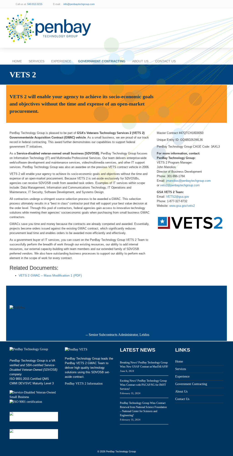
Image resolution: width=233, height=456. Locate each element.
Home (17, 61)
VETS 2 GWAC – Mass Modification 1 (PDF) (50, 275)
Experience (61, 61)
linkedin (209, 4)
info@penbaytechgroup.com (79, 4)
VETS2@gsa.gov (177, 196)
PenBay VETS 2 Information (84, 383)
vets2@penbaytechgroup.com (180, 185)
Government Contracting (101, 61)
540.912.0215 (34, 4)
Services (36, 61)
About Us (140, 61)
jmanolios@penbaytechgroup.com (188, 180)
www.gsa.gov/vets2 (182, 205)
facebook (218, 4)
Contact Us (165, 61)
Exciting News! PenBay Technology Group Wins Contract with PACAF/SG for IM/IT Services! (143, 384)
